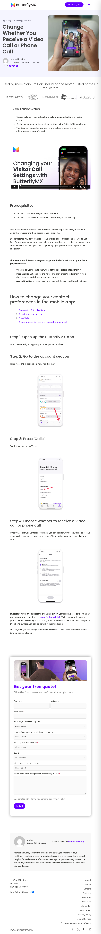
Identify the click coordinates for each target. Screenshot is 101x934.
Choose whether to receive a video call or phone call (42, 322)
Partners (87, 893)
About (88, 880)
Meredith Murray (20, 59)
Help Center (85, 906)
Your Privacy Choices (19, 892)
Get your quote (74, 4)
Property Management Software (76, 923)
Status (88, 884)
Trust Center (85, 910)
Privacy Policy (59, 799)
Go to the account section (30, 314)
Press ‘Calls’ (23, 318)
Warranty (86, 897)
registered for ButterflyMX (48, 617)
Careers (87, 888)
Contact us (86, 901)
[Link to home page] (4, 20)
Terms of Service (83, 919)
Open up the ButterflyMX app (32, 310)
